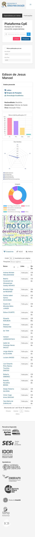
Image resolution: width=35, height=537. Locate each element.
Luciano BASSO (8, 357)
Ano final (6, 57)
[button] (30, 4)
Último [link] (18, 414)
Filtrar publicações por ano (14, 48)
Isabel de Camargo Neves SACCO (9, 345)
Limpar (16, 39)
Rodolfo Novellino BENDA (6, 382)
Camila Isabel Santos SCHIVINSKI (8, 298)
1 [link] (21, 411)
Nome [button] (5, 266)
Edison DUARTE (8, 312)
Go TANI (6, 331)
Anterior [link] (16, 411)
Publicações (24, 272)
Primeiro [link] (8, 411)
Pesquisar (25, 39)
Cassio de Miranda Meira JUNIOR (8, 306)
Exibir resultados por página (17, 258)
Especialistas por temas (12, 16)
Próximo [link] (27, 411)
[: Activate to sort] (18, 267)
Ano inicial (7, 51)
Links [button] (22, 266)
